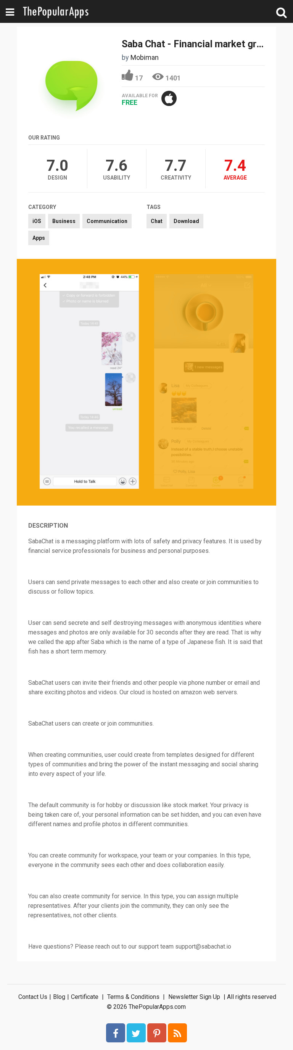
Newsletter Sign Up (194, 996)
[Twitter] (136, 1032)
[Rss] (177, 1032)
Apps (38, 238)
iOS (36, 221)
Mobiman (144, 57)
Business (64, 221)
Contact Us (32, 996)
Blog (59, 996)
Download (186, 221)
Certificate (84, 996)
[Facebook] (115, 1032)
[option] (89, 382)
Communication (107, 221)
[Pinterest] (156, 1032)
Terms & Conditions (133, 996)
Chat (157, 221)
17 (139, 78)
